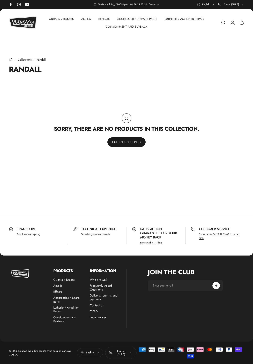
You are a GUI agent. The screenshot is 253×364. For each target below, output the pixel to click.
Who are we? (98, 280)
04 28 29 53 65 (138, 4)
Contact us (154, 4)
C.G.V (94, 311)
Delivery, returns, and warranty (103, 297)
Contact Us (97, 305)
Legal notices (98, 317)
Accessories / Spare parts (66, 300)
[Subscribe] (216, 285)
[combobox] (206, 4)
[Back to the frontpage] (11, 60)
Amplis (57, 286)
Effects (57, 292)
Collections (24, 59)
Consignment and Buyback (64, 319)
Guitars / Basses (64, 280)
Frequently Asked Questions (101, 287)
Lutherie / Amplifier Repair (66, 309)
